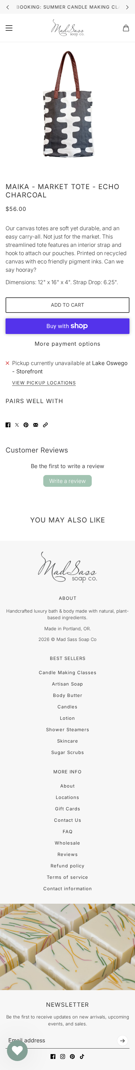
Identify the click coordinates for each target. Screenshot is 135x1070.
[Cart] (126, 28)
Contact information (67, 888)
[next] (127, 7)
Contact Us (67, 820)
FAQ (68, 831)
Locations (67, 797)
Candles (67, 706)
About (67, 786)
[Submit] (122, 1040)
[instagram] (62, 1056)
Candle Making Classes (68, 672)
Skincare (67, 741)
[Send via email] (35, 425)
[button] (45, 425)
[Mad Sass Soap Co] (67, 28)
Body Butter (67, 695)
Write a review (67, 480)
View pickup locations (44, 383)
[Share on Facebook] (8, 425)
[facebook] (53, 1056)
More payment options (67, 343)
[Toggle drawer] (9, 28)
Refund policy (67, 865)
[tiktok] (82, 1056)
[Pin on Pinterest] (26, 425)
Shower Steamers (67, 729)
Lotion (67, 718)
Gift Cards (67, 808)
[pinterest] (72, 1056)
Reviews (67, 854)
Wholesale (67, 843)
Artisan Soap (67, 684)
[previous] (7, 7)
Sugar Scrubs (67, 752)
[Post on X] (17, 425)
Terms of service (67, 877)
